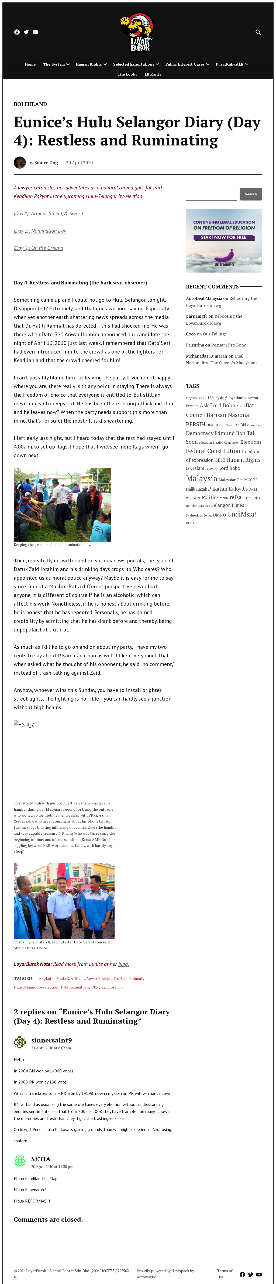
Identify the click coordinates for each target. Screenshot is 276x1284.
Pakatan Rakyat (226, 488)
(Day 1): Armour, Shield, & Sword (48, 213)
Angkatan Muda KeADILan (61, 978)
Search (251, 194)
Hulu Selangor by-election (36, 987)
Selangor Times (227, 505)
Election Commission (226, 442)
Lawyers (211, 469)
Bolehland (30, 104)
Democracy (199, 433)
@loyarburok (236, 397)
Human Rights (89, 64)
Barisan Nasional (229, 415)
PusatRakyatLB (229, 64)
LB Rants (153, 74)
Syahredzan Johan (199, 515)
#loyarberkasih (196, 398)
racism (224, 498)
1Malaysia (216, 397)
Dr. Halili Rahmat (128, 978)
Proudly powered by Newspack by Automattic (165, 1273)
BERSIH (195, 424)
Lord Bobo (229, 468)
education (205, 442)
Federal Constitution (213, 451)
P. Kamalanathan (75, 987)
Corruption (254, 425)
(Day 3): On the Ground (38, 248)
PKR (95, 987)
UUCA (190, 523)
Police (196, 498)
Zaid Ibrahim (112, 987)
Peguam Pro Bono (228, 345)
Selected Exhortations (133, 64)
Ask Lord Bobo (217, 405)
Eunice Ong (46, 162)
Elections (250, 442)
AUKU (240, 406)
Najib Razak (196, 489)
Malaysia (202, 478)
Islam (198, 468)
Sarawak (204, 506)
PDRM (251, 489)
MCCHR (251, 479)
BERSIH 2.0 (215, 424)
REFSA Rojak (251, 498)
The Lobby (127, 74)
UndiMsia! (242, 514)
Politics (210, 497)
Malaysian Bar (231, 479)
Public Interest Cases (185, 64)
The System (54, 64)
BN (243, 424)
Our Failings (215, 334)
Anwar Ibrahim (98, 978)
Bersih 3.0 (232, 425)
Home (30, 64)
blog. (123, 963)
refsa (236, 497)
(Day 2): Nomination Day (40, 230)
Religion (191, 506)
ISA (189, 468)
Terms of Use (224, 1273)
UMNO (219, 515)
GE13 (220, 460)
